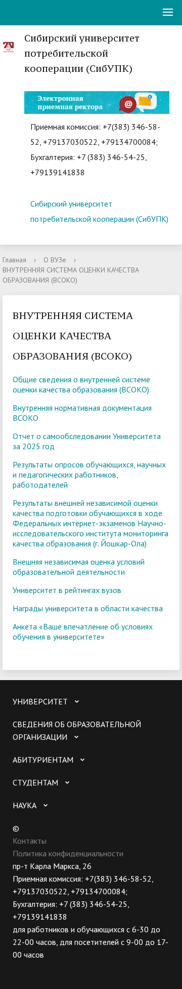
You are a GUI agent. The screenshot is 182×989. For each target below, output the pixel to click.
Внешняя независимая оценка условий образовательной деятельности (79, 567)
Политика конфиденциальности (68, 853)
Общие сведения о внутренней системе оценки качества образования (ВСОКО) (81, 384)
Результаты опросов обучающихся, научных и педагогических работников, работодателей (89, 474)
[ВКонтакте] (20, 967)
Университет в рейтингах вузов (67, 590)
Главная (14, 259)
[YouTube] (40, 967)
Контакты (30, 841)
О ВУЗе (54, 259)
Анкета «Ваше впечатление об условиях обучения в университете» (83, 631)
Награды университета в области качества (88, 608)
